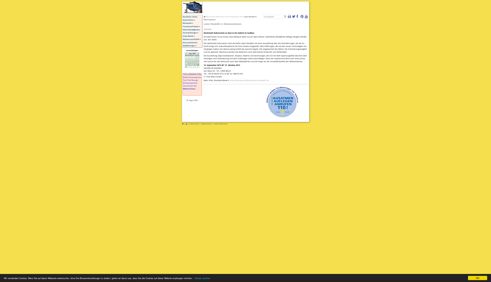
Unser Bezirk (188, 36)
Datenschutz (206, 124)
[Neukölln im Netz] (192, 12)
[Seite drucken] (290, 17)
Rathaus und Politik (191, 39)
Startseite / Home (190, 17)
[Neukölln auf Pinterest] (302, 17)
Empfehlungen (189, 45)
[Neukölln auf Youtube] (307, 17)
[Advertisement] (250, 7)
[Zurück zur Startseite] (183, 124)
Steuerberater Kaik (190, 86)
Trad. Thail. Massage (190, 80)
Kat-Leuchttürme (190, 42)
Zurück (208, 29)
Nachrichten (188, 20)
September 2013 (237, 17)
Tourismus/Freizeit (190, 26)
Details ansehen (202, 278)
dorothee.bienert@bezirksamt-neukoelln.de (250, 80)
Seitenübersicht (221, 124)
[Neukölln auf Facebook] (298, 17)
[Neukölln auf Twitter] (294, 17)
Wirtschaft (187, 23)
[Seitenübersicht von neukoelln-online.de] (186, 124)
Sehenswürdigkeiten (191, 30)
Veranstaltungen (190, 33)
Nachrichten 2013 (223, 17)
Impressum (194, 124)
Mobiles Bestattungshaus (192, 77)
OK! (477, 278)
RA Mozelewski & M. (190, 83)
